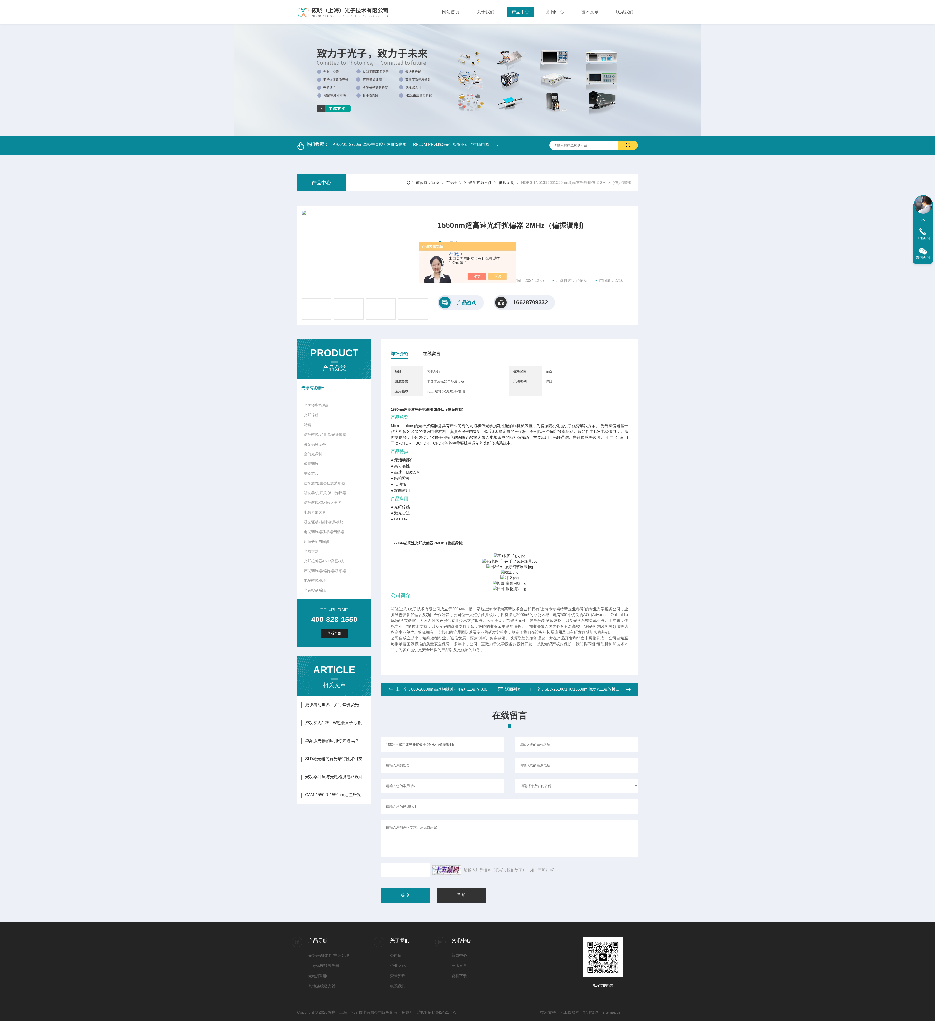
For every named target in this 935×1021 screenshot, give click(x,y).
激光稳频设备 (315, 444)
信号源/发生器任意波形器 (324, 483)
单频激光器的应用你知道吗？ (332, 740)
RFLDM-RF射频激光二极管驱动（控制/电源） (453, 144)
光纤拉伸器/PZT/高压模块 (325, 561)
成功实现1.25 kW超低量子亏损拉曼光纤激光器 (336, 722)
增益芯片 (311, 473)
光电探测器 (318, 976)
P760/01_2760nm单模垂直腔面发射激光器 (369, 144)
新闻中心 (555, 11)
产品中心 (520, 11)
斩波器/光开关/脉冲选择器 (325, 493)
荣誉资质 (398, 976)
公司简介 (398, 955)
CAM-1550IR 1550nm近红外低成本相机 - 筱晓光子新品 (336, 795)
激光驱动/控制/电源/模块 (323, 522)
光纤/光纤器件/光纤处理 (328, 955)
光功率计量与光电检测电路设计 (334, 777)
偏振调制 (506, 183)
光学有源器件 (480, 183)
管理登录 (591, 1012)
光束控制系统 (315, 590)
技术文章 (590, 11)
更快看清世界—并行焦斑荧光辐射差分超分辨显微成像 (336, 704)
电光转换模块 (315, 580)
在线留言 (431, 353)
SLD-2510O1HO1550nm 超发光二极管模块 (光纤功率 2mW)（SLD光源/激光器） (614, 689)
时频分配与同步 (316, 541)
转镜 (307, 425)
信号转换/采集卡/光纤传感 (325, 434)
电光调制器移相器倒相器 (324, 532)
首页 (435, 183)
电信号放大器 (315, 512)
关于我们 (485, 11)
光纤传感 (311, 415)
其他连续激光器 (322, 986)
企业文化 (398, 966)
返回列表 (513, 689)
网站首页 (450, 11)
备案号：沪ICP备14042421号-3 (429, 1012)
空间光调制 (313, 454)
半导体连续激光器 (323, 966)
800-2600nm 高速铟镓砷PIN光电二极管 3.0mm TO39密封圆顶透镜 (468, 689)
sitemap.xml (613, 1012)
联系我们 (624, 11)
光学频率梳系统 (316, 405)
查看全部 (334, 633)
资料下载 (459, 976)
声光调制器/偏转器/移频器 (325, 571)
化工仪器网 (569, 1012)
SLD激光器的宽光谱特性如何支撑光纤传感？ (336, 759)
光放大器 (311, 551)
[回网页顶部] (923, 220)
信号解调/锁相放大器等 (322, 503)
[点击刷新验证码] (446, 870)
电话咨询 (923, 238)
